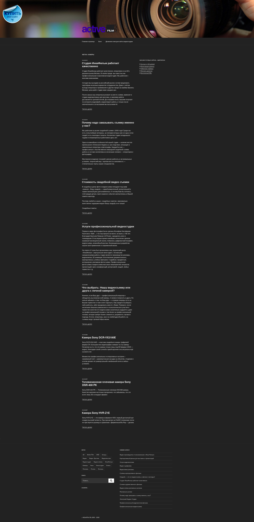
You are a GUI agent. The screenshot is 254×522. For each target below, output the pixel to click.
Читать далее (87, 109)
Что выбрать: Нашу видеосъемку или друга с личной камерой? (106, 289)
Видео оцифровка (125, 466)
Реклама (85, 469)
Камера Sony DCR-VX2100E (99, 337)
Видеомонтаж (106, 458)
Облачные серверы (147, 69)
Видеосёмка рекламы (127, 469)
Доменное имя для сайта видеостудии (119, 41)
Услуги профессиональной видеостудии (108, 226)
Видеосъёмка (98, 462)
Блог (100, 41)
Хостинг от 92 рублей (148, 64)
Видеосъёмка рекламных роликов (131, 488)
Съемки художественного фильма (131, 484)
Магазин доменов (146, 71)
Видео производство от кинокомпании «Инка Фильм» (137, 455)
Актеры (104, 455)
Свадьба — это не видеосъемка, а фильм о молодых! (137, 477)
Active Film (90, 455)
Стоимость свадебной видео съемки (105, 182)
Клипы (108, 465)
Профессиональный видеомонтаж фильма (134, 503)
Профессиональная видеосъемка (131, 506)
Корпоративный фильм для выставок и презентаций (137, 458)
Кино (92, 465)
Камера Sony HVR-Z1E (96, 413)
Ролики (93, 469)
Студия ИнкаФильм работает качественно (100, 64)
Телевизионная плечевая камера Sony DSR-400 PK (106, 383)
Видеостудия (87, 462)
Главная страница (88, 41)
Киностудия (100, 465)
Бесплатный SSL (146, 73)
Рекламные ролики (126, 492)
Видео (85, 458)
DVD (97, 455)
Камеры (85, 465)
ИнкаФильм (109, 462)
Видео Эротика (94, 458)
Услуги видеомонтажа (127, 462)
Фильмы (100, 469)
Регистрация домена (147, 66)
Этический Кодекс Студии (128, 499)
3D (83, 455)
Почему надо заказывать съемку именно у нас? (108, 124)
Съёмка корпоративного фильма (130, 473)
